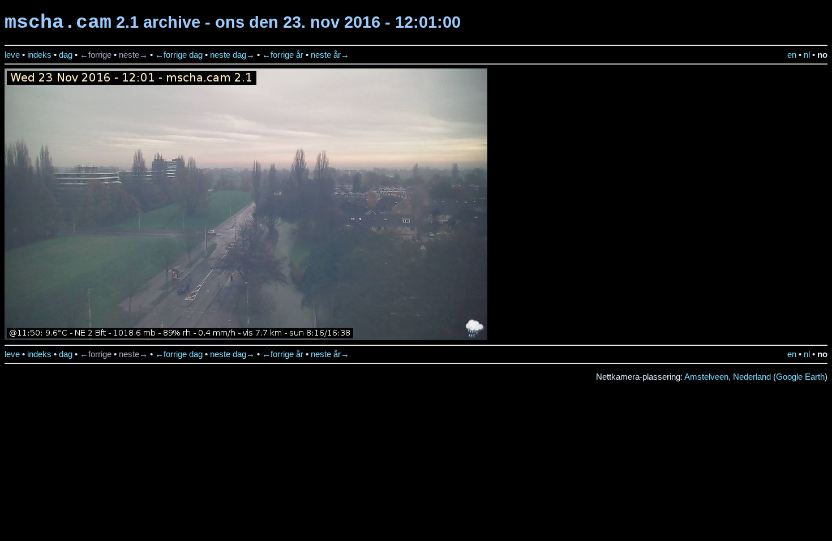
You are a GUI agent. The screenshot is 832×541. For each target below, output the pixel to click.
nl (807, 54)
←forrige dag (179, 54)
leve (12, 54)
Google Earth (800, 376)
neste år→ (330, 54)
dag (65, 54)
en (791, 54)
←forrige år (282, 54)
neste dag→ (232, 54)
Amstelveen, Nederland (727, 376)
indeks (39, 54)
